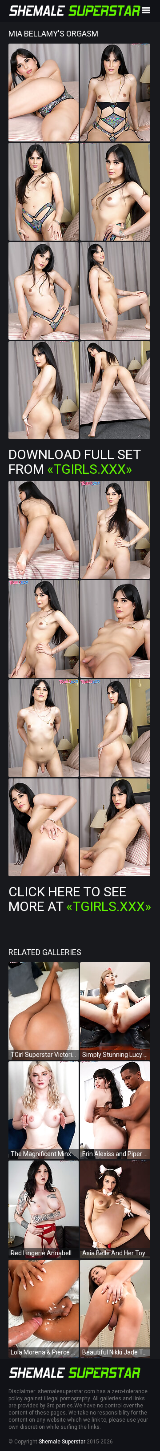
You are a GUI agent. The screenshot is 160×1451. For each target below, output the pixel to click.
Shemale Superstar (62, 1442)
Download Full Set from (74, 462)
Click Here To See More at (79, 899)
